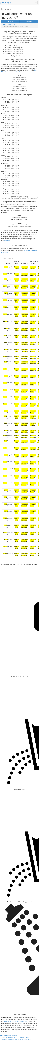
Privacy (16, 1037)
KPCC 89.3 (5, 3)
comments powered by (8, 1035)
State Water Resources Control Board (19, 71)
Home (4, 25)
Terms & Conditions (7, 1037)
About (11, 21)
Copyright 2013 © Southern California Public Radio (16, 1039)
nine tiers (7, 241)
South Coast (11, 25)
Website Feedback (25, 1037)
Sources (29, 21)
